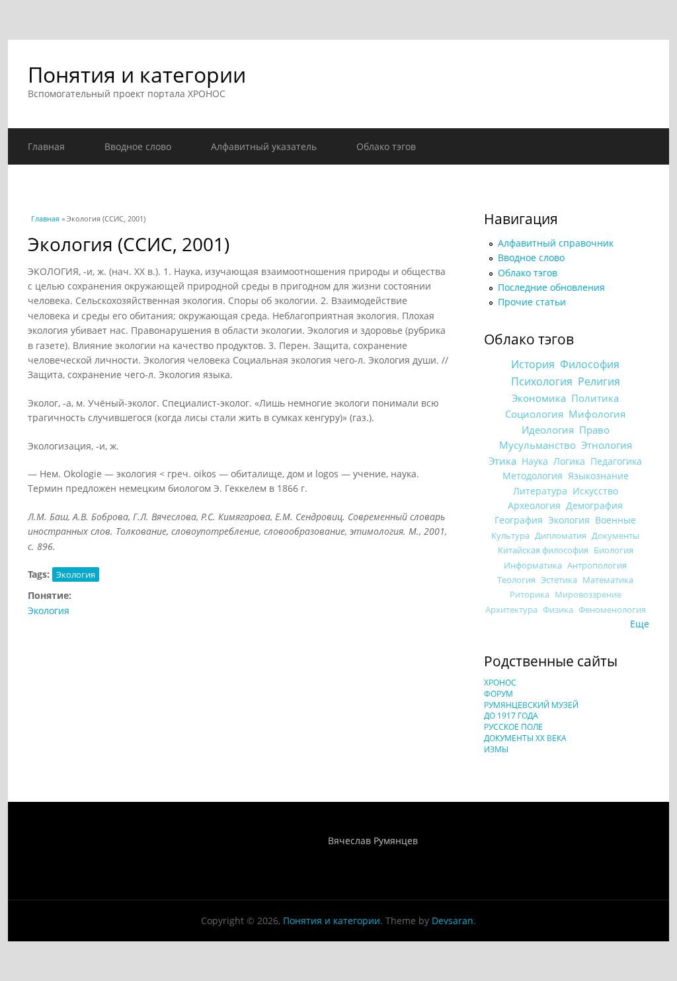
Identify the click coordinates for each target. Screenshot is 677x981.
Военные (615, 520)
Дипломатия (560, 535)
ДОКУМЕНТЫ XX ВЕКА (525, 738)
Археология (534, 505)
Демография (594, 505)
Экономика (539, 398)
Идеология (548, 429)
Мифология (597, 413)
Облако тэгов (386, 146)
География (519, 520)
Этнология (606, 444)
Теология (516, 580)
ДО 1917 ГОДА (511, 715)
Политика (595, 398)
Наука (535, 461)
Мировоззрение (588, 594)
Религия (599, 381)
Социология (534, 413)
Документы (615, 535)
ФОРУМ (498, 693)
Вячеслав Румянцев (373, 840)
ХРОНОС (500, 682)
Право (594, 429)
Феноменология (612, 609)
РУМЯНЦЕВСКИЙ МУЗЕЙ (531, 705)
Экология (75, 574)
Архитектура (511, 609)
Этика (502, 460)
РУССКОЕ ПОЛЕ (513, 726)
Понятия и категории (137, 74)
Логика (569, 461)
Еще (639, 623)
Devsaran (452, 920)
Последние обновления (551, 287)
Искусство (595, 491)
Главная (46, 146)
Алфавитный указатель (264, 146)
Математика (607, 580)
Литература (540, 491)
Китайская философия (543, 550)
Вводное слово (137, 146)
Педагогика (616, 461)
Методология (532, 475)
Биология (613, 550)
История (533, 364)
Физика (558, 609)
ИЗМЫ (496, 749)
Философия (589, 364)
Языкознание (598, 475)
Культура (510, 535)
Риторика (529, 594)
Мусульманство (537, 444)
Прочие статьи (532, 301)
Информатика (533, 565)
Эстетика (559, 580)
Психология (542, 381)
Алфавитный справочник (556, 243)
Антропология (597, 565)
